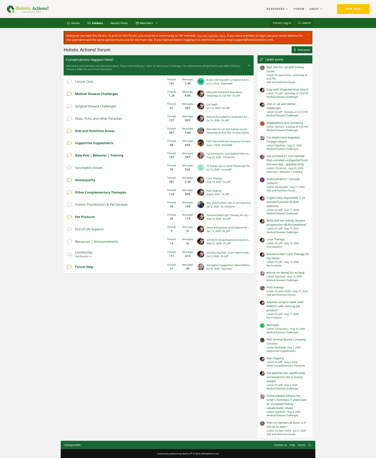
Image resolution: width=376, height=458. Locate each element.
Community (83, 252)
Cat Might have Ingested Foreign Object (283, 139)
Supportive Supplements (94, 143)
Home (75, 23)
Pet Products (85, 217)
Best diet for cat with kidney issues (227, 129)
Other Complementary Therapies (100, 192)
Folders (97, 23)
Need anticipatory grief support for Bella (230, 227)
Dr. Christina (228, 206)
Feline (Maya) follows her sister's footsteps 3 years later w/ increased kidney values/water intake (287, 402)
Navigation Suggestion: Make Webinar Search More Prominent (243, 265)
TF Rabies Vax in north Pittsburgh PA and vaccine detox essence (244, 166)
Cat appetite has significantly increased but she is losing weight (286, 377)
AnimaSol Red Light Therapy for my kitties (231, 215)
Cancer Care (84, 81)
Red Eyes (272, 325)
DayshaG (226, 268)
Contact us (280, 445)
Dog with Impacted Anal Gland (224, 92)
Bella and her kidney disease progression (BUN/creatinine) (286, 222)
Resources (276, 9)
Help (292, 445)
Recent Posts (119, 23)
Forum (299, 9)
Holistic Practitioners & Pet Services (101, 204)
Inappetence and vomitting (285, 123)
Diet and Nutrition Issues (95, 131)
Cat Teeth (212, 104)
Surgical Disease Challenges (95, 106)
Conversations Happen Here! (89, 59)
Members (146, 23)
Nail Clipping (214, 190)
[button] (157, 23)
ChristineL (229, 157)
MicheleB (227, 145)
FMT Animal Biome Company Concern (229, 141)
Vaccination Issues (88, 168)
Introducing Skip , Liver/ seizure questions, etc (233, 252)
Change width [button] (72, 445)
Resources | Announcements (96, 241)
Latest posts (274, 59)
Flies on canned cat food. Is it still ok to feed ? (286, 425)
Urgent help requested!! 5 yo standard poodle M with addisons (286, 202)
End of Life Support (89, 229)
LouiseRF (226, 169)
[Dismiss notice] (308, 35)
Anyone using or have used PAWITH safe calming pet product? (285, 306)
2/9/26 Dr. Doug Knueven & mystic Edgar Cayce (234, 240)
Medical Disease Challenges (96, 94)
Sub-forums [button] (82, 256)
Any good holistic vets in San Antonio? (229, 203)
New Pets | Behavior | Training (99, 155)
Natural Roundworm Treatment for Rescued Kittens (237, 117)
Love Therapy (214, 178)
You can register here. (211, 35)
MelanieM (226, 83)
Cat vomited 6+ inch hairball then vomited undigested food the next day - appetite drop (287, 160)
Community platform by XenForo (188, 453)
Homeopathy (85, 180)
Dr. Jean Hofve (240, 132)
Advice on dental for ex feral (286, 272)
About (314, 9)
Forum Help (84, 267)
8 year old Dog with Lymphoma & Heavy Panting (235, 79)
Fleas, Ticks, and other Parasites (98, 118)
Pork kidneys (275, 287)
